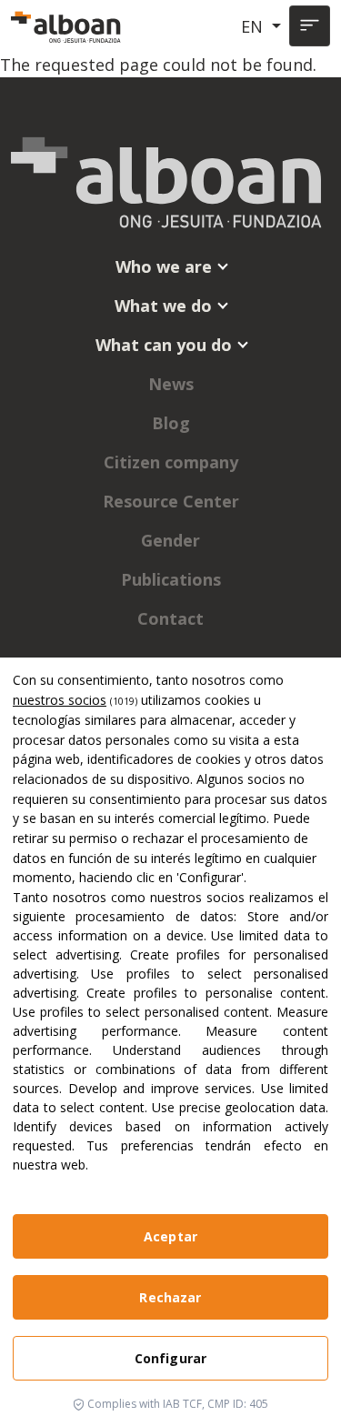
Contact (170, 618)
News (171, 384)
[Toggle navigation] (309, 25)
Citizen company (171, 462)
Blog (171, 423)
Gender (170, 540)
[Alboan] (67, 26)
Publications (171, 579)
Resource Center (171, 501)
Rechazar (170, 1297)
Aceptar (170, 1236)
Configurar (170, 1358)
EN (254, 26)
